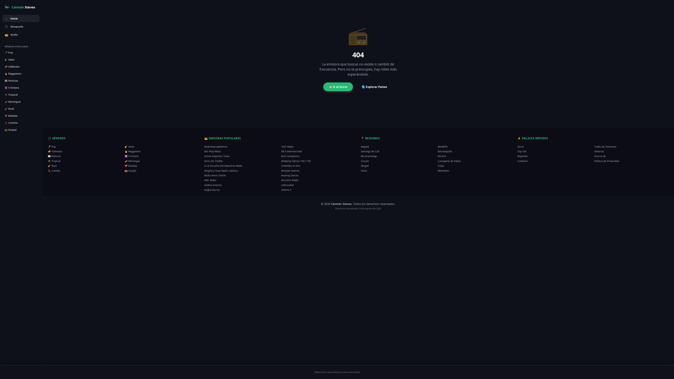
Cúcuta (365, 161)
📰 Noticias (11, 80)
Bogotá (365, 146)
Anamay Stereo (290, 175)
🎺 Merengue (13, 101)
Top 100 (521, 151)
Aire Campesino (290, 156)
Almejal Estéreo (290, 170)
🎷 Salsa (9, 59)
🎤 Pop (9, 52)
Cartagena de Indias (449, 161)
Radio (11, 35)
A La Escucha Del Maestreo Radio (223, 166)
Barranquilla (445, 151)
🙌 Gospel (10, 129)
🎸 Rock (9, 108)
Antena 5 (286, 189)
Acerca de (600, 156)
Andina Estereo (213, 185)
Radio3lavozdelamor (215, 146)
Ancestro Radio (289, 180)
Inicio (12, 19)
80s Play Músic (212, 151)
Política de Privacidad (606, 161)
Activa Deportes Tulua (216, 156)
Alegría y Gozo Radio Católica (221, 170)
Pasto (364, 170)
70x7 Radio (287, 146)
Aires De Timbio (213, 161)
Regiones (522, 156)
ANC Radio (210, 180)
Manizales (443, 170)
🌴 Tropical (11, 94)
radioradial (287, 185)
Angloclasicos (212, 189)
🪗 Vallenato (12, 66)
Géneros (599, 151)
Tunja (441, 166)
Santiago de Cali (370, 151)
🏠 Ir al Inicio (338, 87)
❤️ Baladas (11, 115)
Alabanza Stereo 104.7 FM (296, 161)
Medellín (443, 146)
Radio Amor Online (215, 175)
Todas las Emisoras (605, 146)
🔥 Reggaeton (13, 73)
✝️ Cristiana (12, 87)
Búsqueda (17, 26)
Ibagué (365, 166)
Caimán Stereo (341, 204)
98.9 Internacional (291, 151)
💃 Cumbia (11, 122)
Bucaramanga (369, 156)
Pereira (442, 156)
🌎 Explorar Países (374, 87)
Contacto (522, 161)
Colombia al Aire (290, 166)
